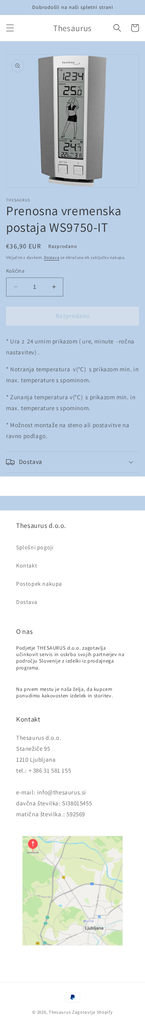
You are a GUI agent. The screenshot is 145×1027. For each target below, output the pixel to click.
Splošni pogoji (34, 547)
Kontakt (26, 565)
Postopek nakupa (39, 583)
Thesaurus (60, 1012)
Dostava (51, 257)
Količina (15, 270)
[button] (10, 28)
